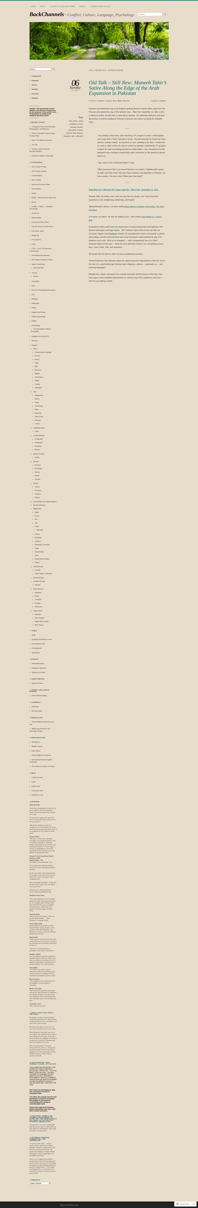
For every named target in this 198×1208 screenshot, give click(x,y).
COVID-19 (35, 213)
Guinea (37, 356)
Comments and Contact (100, 6)
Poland (37, 497)
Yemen (37, 562)
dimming (73, 127)
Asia (34, 392)
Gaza (37, 516)
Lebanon (38, 541)
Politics (34, 321)
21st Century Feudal (39, 167)
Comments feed (37, 790)
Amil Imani (35, 706)
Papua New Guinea (41, 621)
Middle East (37, 509)
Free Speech (36, 240)
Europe (35, 483)
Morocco (38, 370)
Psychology (36, 325)
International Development (41, 255)
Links (33, 286)
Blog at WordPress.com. (69, 1205)
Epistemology (36, 218)
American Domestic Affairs (41, 184)
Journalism (35, 281)
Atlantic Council (37, 746)
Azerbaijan (38, 468)
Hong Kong (39, 406)
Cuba (37, 431)
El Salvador (39, 439)
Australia (38, 614)
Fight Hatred (36, 751)
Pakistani (66, 136)
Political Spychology (39, 316)
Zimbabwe (38, 388)
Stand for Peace (37, 683)
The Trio (35, 145)
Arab (70, 121)
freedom (80, 127)
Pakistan (126, 101)
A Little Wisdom (37, 175)
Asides (34, 193)
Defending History (38, 663)
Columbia (38, 599)
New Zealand (39, 618)
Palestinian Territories (42, 545)
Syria (36, 555)
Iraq (36, 523)
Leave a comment (159, 101)
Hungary (38, 494)
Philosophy (35, 303)
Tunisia (37, 384)
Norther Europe (38, 578)
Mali (36, 366)
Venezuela (38, 606)
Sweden (37, 585)
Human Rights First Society (41, 755)
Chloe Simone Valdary (39, 695)
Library (82, 6)
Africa (35, 349)
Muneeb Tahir (71, 133)
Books (34, 202)
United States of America (43, 573)
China (37, 402)
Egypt (37, 512)
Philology (35, 299)
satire (73, 136)
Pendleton (113, 234)
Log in (34, 782)
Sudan (37, 380)
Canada (37, 570)
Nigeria (37, 373)
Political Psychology (39, 312)
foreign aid (35, 235)
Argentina (38, 592)
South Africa (39, 377)
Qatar (37, 548)
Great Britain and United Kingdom (45, 501)
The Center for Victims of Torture (43, 766)
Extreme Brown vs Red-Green (42, 226)
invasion (80, 130)
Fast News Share (38, 231)
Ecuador (38, 603)
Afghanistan (39, 395)
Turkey (37, 424)
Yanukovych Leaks (38, 672)
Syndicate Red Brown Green (42, 639)
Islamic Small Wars (114, 101)
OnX (33, 294)
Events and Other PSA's (40, 222)
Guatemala (38, 442)
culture (80, 124)
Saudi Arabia (39, 552)
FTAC (34, 244)
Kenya (37, 359)
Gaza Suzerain (38, 268)
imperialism (72, 130)
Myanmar (38, 413)
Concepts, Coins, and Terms (62, 6)
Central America (38, 435)
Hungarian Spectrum (39, 668)
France (37, 487)
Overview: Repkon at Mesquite (42, 156)
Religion (34, 630)
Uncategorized (37, 648)
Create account (37, 777)
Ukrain (37, 475)
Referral (34, 341)
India (36, 409)
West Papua (39, 625)
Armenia (38, 465)
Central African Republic (43, 352)
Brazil (37, 596)
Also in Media (36, 180)
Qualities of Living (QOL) (40, 336)
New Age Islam (37, 711)
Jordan (37, 534)
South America (38, 589)
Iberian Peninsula (39, 505)
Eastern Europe (38, 454)
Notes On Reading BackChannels (43, 290)
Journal (34, 273)
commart (100, 101)
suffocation (79, 136)
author (75, 121)
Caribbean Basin (39, 428)
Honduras (38, 446)
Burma (37, 399)
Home (33, 6)
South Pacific (37, 611)
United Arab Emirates (42, 559)
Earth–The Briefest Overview (42, 140)
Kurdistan (38, 537)
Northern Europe (39, 581)
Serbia (37, 457)
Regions (34, 345)
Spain (34, 635)
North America (38, 566)
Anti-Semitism (36, 189)
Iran (36, 519)
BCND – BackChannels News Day (44, 197)
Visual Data (36, 652)
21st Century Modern (39, 171)
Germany (38, 490)
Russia (37, 472)
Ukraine (37, 479)
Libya (37, 363)
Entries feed (36, 786)
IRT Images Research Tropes (42, 260)
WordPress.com (37, 795)
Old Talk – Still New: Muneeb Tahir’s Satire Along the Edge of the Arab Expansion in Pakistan (128, 88)
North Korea (39, 416)
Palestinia (39, 530)
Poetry (34, 308)
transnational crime (38, 644)
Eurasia (36, 461)
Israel (37, 526)
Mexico (37, 449)
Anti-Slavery (36, 742)
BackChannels (46, 14)
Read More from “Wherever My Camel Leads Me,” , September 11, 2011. (124, 190)
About (43, 6)
